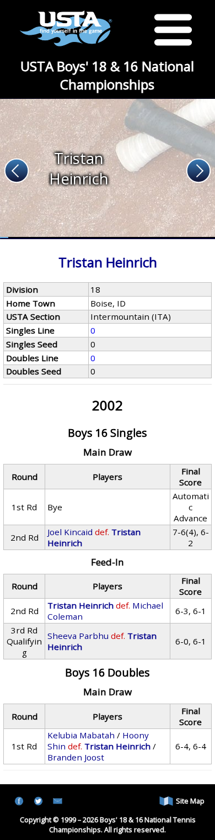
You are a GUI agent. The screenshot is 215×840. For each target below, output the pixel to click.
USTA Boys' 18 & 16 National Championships (107, 75)
